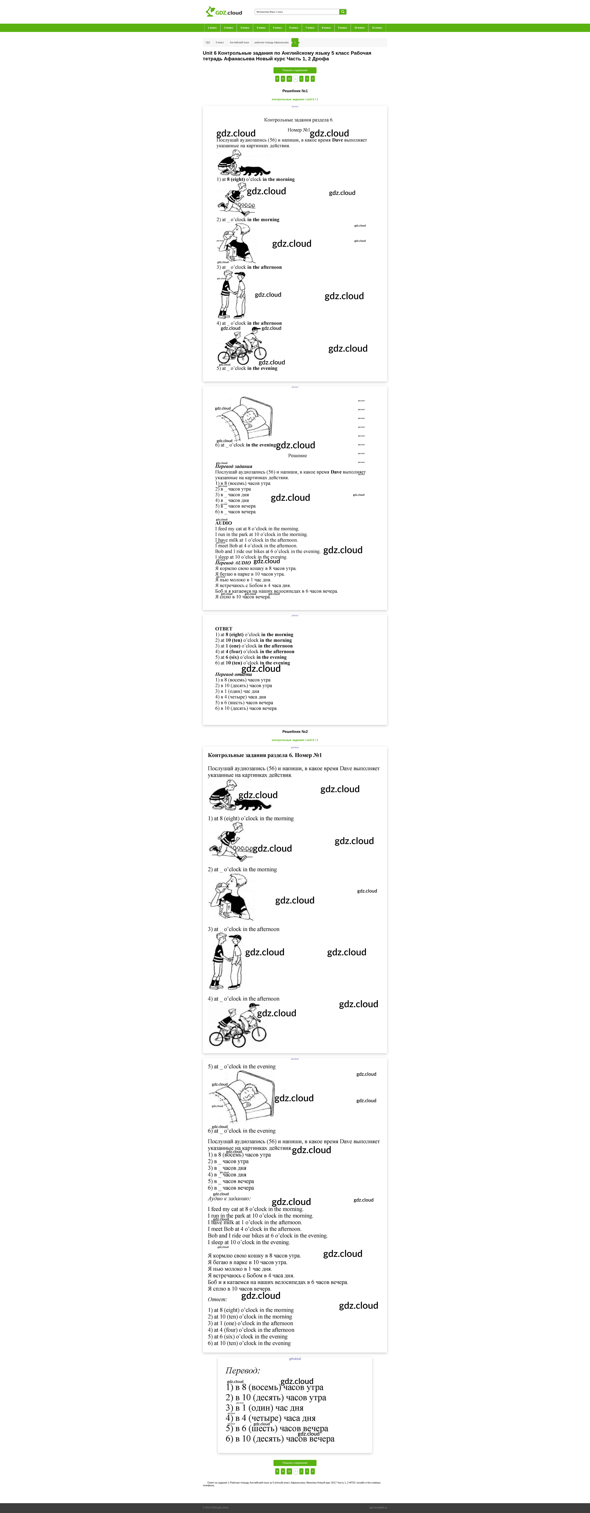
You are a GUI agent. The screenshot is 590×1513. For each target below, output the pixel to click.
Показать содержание (295, 70)
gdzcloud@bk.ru (378, 1507)
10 (289, 78)
